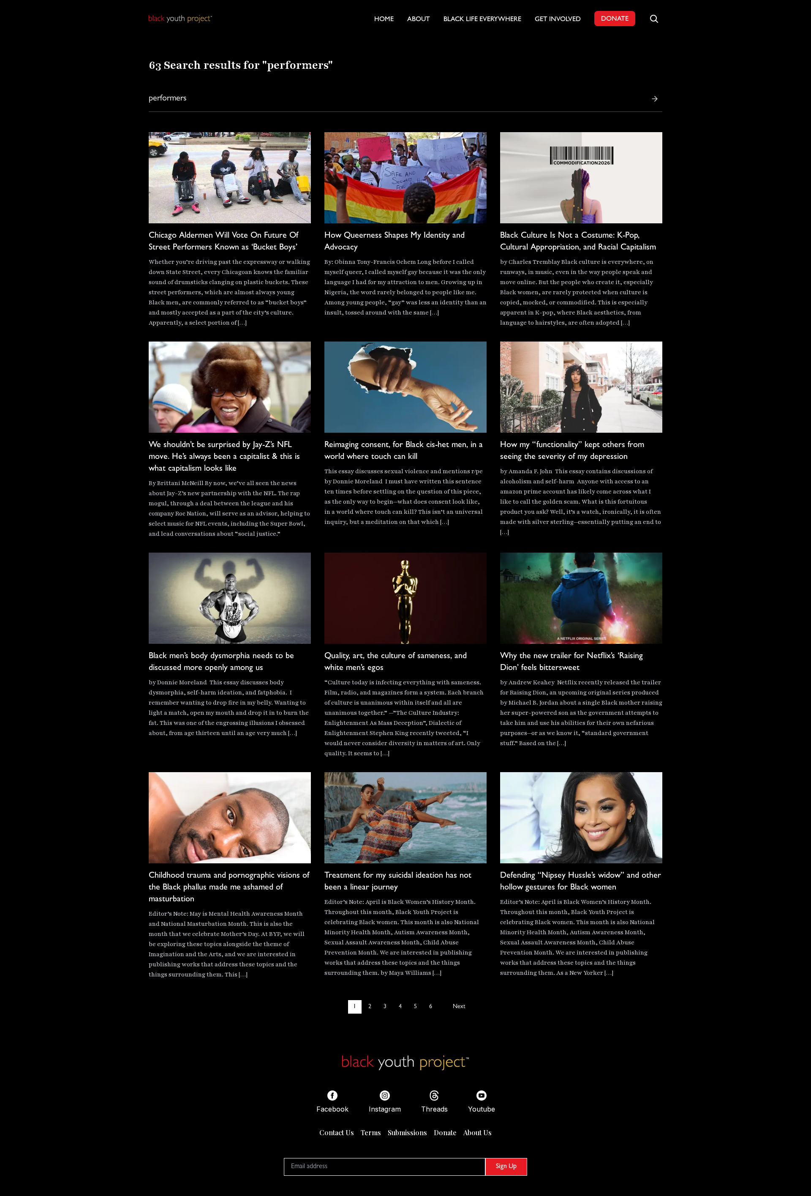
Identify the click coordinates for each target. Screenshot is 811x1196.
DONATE (615, 19)
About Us (477, 1132)
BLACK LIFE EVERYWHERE (482, 19)
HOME (384, 19)
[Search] (654, 98)
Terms (371, 1132)
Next (459, 1007)
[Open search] (653, 18)
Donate (445, 1132)
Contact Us (336, 1132)
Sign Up (506, 1166)
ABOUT (418, 19)
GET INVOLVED (558, 19)
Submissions (407, 1132)
